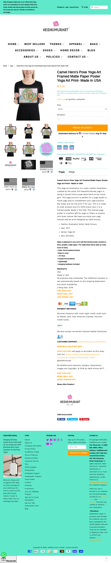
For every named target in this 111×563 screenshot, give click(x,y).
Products (28, 485)
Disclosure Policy (31, 458)
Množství (61, 115)
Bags (94, 44)
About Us (31, 57)
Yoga (11, 66)
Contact (28, 482)
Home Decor (70, 50)
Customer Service (31, 461)
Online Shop (71, 354)
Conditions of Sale (32, 452)
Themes (56, 44)
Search (27, 440)
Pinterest (82, 357)
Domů (5, 66)
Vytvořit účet (74, 7)
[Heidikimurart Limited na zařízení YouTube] (47, 444)
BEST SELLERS (34, 44)
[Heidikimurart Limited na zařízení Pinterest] (54, 440)
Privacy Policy (30, 449)
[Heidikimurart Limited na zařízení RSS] (51, 444)
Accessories (25, 50)
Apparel (76, 44)
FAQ (26, 464)
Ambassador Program (33, 476)
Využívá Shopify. (72, 547)
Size (59, 105)
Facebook (61, 357)
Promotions (29, 489)
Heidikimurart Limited (56, 547)
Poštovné (61, 99)
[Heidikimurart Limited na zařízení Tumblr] (61, 440)
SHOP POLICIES (64, 351)
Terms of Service (31, 455)
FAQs (72, 172)
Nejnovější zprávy (10, 435)
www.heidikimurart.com (89, 354)
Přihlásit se (60, 7)
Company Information (33, 446)
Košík (86, 7)
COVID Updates (30, 467)
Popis (62, 172)
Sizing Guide (29, 470)
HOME (12, 44)
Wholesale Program (32, 473)
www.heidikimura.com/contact (92, 342)
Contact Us (77, 57)
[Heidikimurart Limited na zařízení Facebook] (51, 440)
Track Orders (30, 479)
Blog (91, 50)
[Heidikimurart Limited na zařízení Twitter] (47, 440)
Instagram (72, 357)
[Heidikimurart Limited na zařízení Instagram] (58, 440)
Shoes (48, 50)
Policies (53, 57)
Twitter (91, 357)
